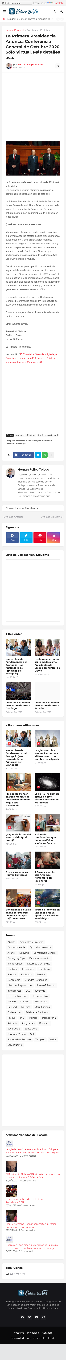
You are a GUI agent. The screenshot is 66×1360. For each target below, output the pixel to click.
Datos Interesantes (39, 958)
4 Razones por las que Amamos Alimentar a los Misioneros (45, 876)
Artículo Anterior (13, 516)
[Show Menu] (4, 11)
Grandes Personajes (36, 980)
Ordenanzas (14, 1012)
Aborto (11, 942)
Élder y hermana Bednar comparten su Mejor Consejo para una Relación (31, 1226)
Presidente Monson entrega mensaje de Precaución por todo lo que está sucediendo (18, 799)
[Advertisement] (33, 108)
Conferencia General (48, 435)
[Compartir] (57, 65)
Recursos (44, 1023)
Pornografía (49, 1017)
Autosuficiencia (16, 947)
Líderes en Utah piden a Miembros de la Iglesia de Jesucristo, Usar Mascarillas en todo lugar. (32, 1247)
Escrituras (44, 969)
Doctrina (12, 969)
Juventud (40, 990)
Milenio (12, 1001)
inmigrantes (14, 990)
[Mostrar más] (51, 455)
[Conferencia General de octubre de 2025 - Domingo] (18, 691)
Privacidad (33, 1332)
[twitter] (29, 1317)
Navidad (12, 1007)
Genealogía (14, 980)
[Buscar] (62, 11)
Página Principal (15, 30)
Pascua (12, 1017)
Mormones (41, 1001)
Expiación (26, 974)
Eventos (12, 974)
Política (33, 1017)
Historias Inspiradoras (20, 985)
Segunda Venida (17, 1034)
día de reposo (15, 963)
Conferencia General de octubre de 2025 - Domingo (18, 705)
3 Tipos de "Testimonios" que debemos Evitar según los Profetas (45, 839)
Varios (53, 1039)
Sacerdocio (14, 1028)
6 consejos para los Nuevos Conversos (17, 873)
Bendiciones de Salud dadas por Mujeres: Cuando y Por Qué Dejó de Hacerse (18, 914)
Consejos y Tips (16, 958)
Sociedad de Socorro (19, 1039)
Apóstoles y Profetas (38, 30)
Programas (28, 1023)
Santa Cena (31, 1028)
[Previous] (58, 19)
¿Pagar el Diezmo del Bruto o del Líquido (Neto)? (18, 837)
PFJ (22, 1017)
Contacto (47, 1332)
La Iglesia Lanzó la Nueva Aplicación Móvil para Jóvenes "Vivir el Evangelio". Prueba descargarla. (32, 1151)
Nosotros (19, 1332)
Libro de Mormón (17, 996)
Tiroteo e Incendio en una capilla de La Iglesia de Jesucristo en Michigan (47, 914)
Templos (40, 1039)
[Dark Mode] (55, 11)
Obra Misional (42, 1007)
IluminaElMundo (46, 985)
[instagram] (43, 1317)
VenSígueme (15, 1044)
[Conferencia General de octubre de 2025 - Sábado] (47, 691)
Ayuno (11, 952)
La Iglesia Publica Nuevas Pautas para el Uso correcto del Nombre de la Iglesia (47, 755)
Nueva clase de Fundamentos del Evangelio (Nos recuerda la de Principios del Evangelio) (16, 666)
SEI (32, 1034)
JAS (28, 990)
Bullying (24, 952)
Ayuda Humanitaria (40, 947)
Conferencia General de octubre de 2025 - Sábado (47, 705)
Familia (41, 974)
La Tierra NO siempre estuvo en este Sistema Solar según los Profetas (30, 19)
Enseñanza (28, 969)
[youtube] (36, 1317)
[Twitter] (38, 455)
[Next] (62, 19)
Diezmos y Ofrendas (38, 963)
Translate (58, 3)
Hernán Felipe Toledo (33, 469)
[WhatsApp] (45, 455)
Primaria (12, 1023)
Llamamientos (40, 996)
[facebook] (22, 1317)
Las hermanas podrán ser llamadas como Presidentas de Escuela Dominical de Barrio (47, 665)
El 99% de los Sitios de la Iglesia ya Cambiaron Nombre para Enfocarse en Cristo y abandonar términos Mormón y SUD (31, 358)
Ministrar (25, 1001)
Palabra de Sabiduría (37, 1012)
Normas (25, 1007)
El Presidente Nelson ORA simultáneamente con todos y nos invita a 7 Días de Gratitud (33, 1176)
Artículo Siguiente (51, 516)
